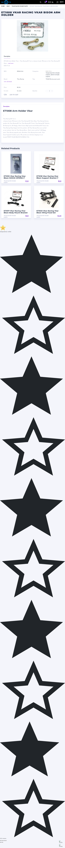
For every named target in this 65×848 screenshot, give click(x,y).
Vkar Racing (20, 79)
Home (3, 6)
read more (10, 63)
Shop (8, 6)
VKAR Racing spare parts (53, 79)
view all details (8, 81)
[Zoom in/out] (5, 840)
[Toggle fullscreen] (4, 840)
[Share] (2, 840)
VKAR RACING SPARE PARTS (20, 6)
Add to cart (14, 94)
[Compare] (4, 94)
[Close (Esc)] (0, 840)
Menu (62, 2)
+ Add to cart (24, 181)
